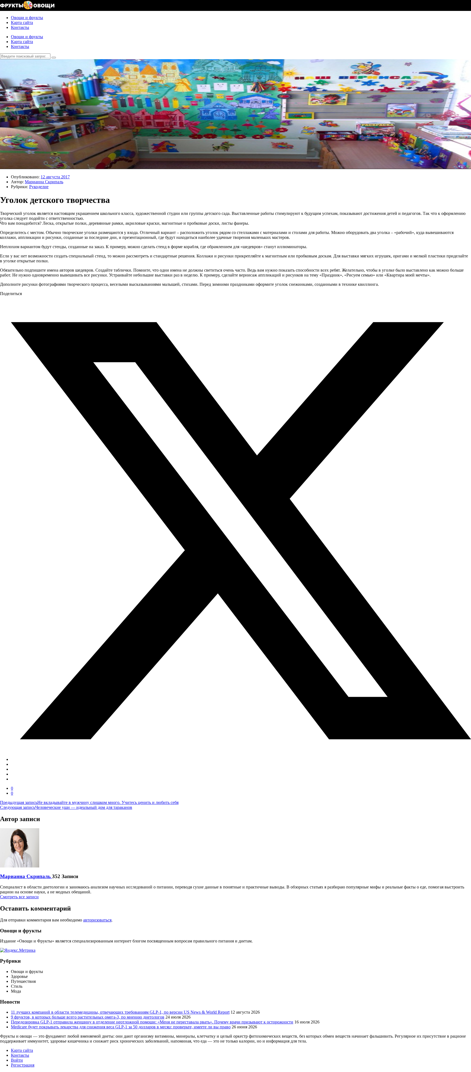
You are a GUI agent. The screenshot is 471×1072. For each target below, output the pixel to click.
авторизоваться (97, 920)
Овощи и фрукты (27, 17)
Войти (17, 1060)
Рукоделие (39, 186)
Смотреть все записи (19, 896)
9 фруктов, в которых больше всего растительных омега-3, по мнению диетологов (87, 1017)
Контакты (20, 27)
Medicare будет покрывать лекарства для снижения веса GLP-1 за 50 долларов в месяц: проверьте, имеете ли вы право (121, 1027)
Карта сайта (22, 22)
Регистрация (22, 1065)
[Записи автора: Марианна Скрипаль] (19, 866)
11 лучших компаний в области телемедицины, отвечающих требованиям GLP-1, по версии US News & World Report (120, 1012)
